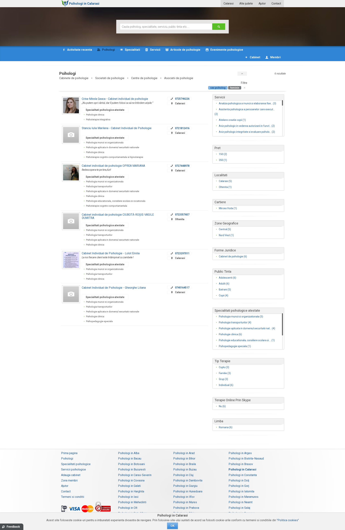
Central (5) (225, 229)
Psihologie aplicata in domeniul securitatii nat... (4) (247, 328)
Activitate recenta (79, 49)
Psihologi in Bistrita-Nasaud (246, 458)
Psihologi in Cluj (183, 475)
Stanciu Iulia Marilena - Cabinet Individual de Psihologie (116, 128)
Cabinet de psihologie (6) (233, 256)
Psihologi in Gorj (239, 486)
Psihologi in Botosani (131, 464)
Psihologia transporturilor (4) (235, 322)
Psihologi (67, 458)
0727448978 (182, 165)
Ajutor (262, 3)
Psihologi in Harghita (131, 491)
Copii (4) (223, 295)
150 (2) (223, 154)
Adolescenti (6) (227, 277)
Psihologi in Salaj (239, 507)
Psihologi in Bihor (184, 458)
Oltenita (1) (225, 187)
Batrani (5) (225, 289)
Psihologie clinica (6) (230, 334)
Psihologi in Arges (240, 453)
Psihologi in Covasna (131, 480)
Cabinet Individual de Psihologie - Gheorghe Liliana (114, 287)
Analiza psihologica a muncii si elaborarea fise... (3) (247, 103)
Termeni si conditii (72, 497)
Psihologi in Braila (184, 464)
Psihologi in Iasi (128, 497)
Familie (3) (225, 373)
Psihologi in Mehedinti (132, 502)
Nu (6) (222, 406)
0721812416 (182, 128)
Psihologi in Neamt (240, 502)
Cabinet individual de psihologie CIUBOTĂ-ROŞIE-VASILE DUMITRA (118, 216)
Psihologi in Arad (184, 453)
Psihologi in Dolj (239, 480)
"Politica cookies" (288, 520)
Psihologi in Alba (128, 453)
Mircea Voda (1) (228, 208)
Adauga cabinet (70, 475)
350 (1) (223, 160)
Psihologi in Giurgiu (185, 486)
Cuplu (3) (224, 367)
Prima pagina (69, 453)
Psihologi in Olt (127, 507)
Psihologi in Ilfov (184, 497)
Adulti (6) (224, 283)
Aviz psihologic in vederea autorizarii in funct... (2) (247, 125)
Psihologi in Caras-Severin (134, 475)
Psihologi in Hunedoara (187, 491)
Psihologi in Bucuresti (132, 469)
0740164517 (182, 287)
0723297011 (182, 253)
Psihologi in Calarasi (242, 469)
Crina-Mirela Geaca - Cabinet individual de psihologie (115, 99)
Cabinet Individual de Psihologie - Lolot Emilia (111, 253)
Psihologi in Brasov (241, 464)
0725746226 (182, 98)
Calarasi (229, 3)
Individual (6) (226, 385)
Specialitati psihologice (76, 464)
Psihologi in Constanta (243, 475)
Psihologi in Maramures (243, 497)
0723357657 (182, 214)
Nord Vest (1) (226, 235)
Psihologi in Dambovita (187, 480)
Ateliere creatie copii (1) (232, 120)
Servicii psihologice (73, 469)
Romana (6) (225, 427)
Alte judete (246, 3)
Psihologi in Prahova (186, 507)
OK (172, 525)
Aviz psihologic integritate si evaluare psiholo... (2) (247, 131)
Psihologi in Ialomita (241, 491)
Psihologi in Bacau (129, 458)
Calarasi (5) (225, 181)
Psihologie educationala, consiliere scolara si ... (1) (247, 340)
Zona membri (69, 480)
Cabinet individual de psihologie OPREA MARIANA (113, 165)
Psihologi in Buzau (185, 469)
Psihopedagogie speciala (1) (235, 346)
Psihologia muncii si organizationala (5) (241, 316)
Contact (276, 3)
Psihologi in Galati (129, 486)
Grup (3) (223, 379)
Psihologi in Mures (185, 502)
